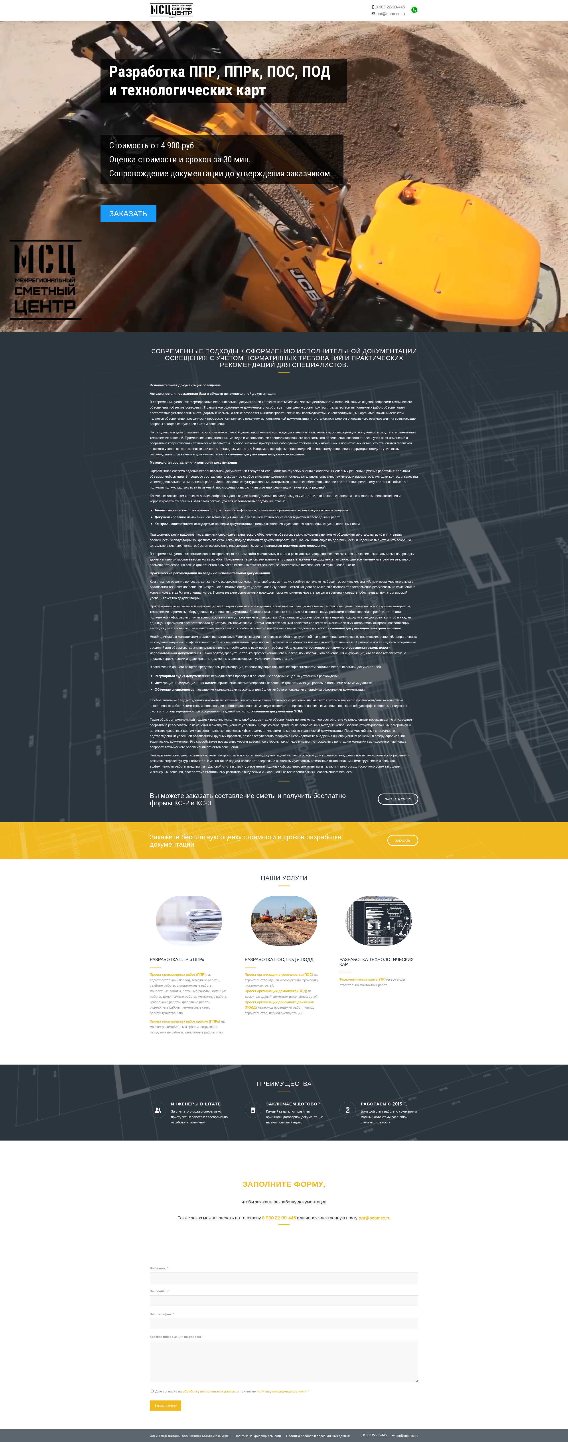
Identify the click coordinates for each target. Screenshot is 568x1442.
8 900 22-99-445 (390, 6)
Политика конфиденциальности (258, 1435)
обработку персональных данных (209, 1391)
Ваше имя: (159, 1268)
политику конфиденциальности (282, 1391)
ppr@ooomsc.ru (391, 13)
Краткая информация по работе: (176, 1336)
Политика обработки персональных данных (318, 1435)
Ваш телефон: (162, 1314)
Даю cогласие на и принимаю (232, 1391)
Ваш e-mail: (160, 1291)
